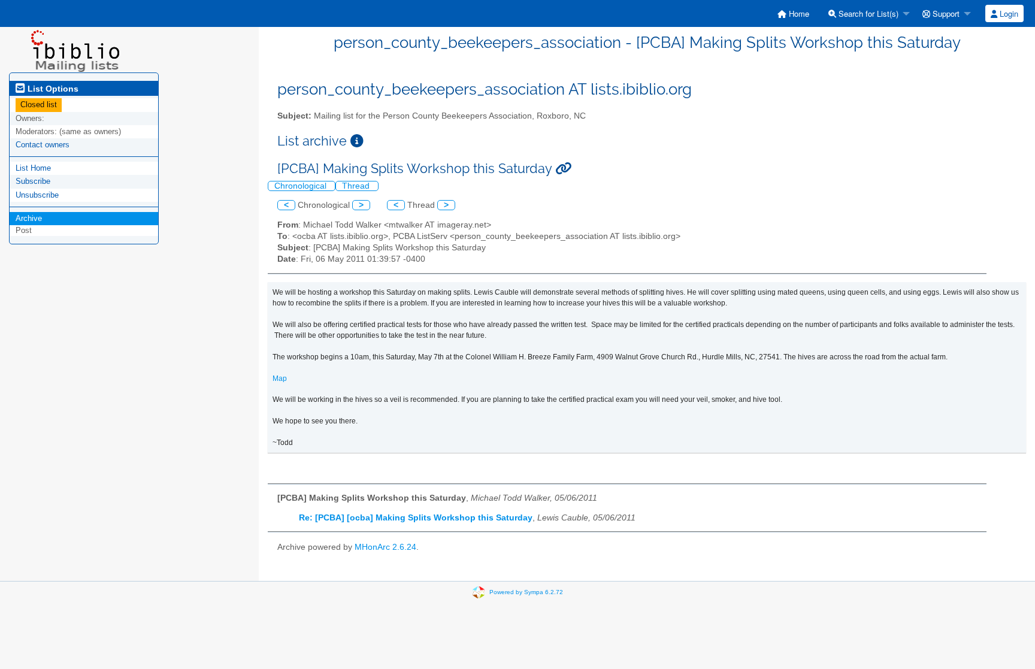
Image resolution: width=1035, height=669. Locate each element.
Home (797, 13)
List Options (51, 88)
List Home (33, 168)
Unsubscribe (37, 194)
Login (1007, 13)
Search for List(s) (867, 13)
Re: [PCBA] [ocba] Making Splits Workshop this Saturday (415, 517)
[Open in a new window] (357, 141)
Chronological (301, 185)
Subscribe (33, 181)
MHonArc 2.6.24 (385, 547)
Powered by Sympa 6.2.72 (526, 592)
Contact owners (42, 144)
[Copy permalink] (563, 168)
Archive (29, 218)
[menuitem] (793, 13)
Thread (357, 185)
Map (280, 378)
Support (945, 13)
